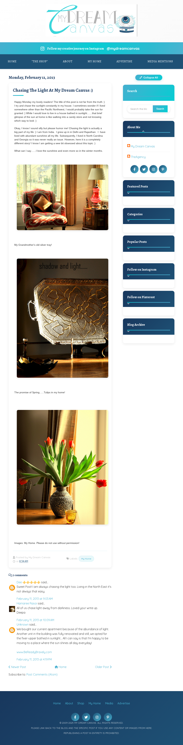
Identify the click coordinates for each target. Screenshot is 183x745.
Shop (80, 703)
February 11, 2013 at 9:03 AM (35, 598)
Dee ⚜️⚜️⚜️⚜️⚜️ (28, 582)
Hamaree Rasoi (27, 603)
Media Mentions (160, 61)
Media (109, 703)
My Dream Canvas (143, 146)
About (68, 61)
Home (12, 61)
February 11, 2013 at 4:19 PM (34, 659)
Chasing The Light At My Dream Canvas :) (53, 90)
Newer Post (18, 667)
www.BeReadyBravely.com (34, 652)
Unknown (23, 624)
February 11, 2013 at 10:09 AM (35, 620)
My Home (95, 61)
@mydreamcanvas (123, 48)
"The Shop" (40, 61)
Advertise (124, 61)
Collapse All (150, 77)
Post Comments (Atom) (42, 674)
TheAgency (138, 157)
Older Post (102, 667)
